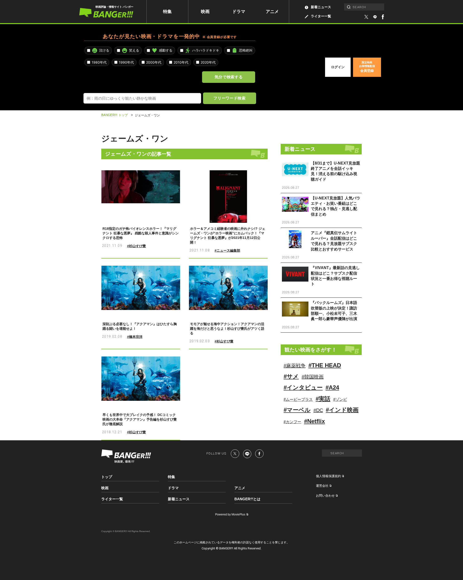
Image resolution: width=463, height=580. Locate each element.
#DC (318, 410)
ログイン (338, 67)
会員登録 (367, 66)
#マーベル (297, 410)
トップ (106, 477)
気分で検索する (229, 76)
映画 (205, 11)
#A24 (332, 387)
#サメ (291, 376)
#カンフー (292, 422)
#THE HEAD (324, 365)
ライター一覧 (321, 16)
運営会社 (322, 486)
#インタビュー (303, 387)
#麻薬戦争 (295, 365)
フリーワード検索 (229, 98)
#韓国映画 (313, 376)
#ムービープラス (298, 399)
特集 (167, 11)
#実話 (323, 398)
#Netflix (314, 421)
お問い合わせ (325, 495)
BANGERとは (247, 499)
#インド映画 (342, 410)
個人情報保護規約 (328, 476)
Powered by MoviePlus (230, 514)
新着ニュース (321, 7)
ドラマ (238, 11)
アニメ (272, 11)
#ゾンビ (340, 399)
